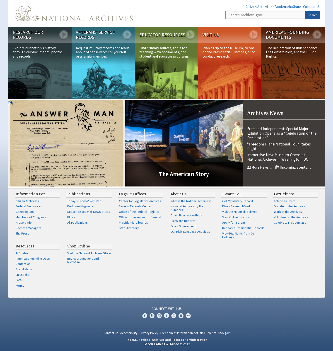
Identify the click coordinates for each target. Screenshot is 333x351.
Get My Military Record (237, 201)
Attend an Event (284, 201)
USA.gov (224, 333)
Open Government (183, 226)
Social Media (24, 269)
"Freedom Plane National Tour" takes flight (279, 146)
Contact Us (311, 6)
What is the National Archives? (191, 201)
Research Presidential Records (243, 228)
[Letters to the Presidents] (66, 143)
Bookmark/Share (288, 6)
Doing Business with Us (186, 215)
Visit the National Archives (239, 212)
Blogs (71, 217)
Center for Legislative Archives (140, 201)
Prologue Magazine (80, 206)
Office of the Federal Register (139, 212)
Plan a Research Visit (236, 206)
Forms (20, 285)
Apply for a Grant (233, 222)
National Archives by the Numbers (187, 208)
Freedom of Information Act (179, 333)
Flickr (188, 315)
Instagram (159, 315)
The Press (22, 233)
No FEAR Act (208, 333)
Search (312, 15)
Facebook (144, 315)
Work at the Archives (288, 212)
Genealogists (25, 212)
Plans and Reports (183, 221)
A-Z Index (22, 253)
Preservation (24, 222)
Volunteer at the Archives (291, 217)
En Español (23, 275)
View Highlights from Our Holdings (239, 235)
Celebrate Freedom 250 (290, 222)
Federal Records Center (135, 206)
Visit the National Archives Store (89, 253)
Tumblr (166, 315)
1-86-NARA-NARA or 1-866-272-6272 (166, 344)
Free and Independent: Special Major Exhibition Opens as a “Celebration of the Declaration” (281, 133)
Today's (84, 201)
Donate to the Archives (289, 206)
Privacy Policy (149, 333)
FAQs (19, 280)
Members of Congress (31, 217)
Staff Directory (129, 228)
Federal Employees (29, 206)
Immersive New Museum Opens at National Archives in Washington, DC (277, 157)
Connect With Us (167, 308)
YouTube (173, 315)
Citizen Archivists (259, 6)
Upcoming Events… (295, 167)
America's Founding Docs (33, 259)
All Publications (77, 222)
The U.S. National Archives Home (74, 13)
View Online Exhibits (235, 217)
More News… (261, 167)
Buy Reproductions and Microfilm (83, 260)
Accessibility (129, 333)
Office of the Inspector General (140, 217)
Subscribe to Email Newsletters (88, 212)
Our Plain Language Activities (190, 232)
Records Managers (28, 228)
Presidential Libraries (133, 222)
